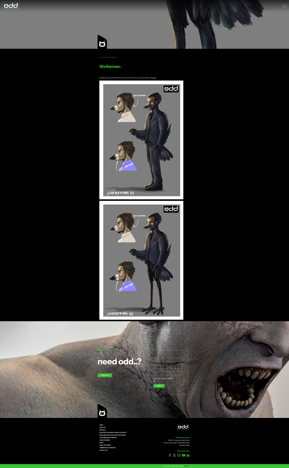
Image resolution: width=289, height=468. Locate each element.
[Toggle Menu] (284, 6)
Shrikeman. (110, 66)
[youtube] (183, 455)
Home (101, 57)
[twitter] (174, 455)
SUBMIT (159, 386)
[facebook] (169, 455)
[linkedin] (188, 455)
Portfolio (106, 57)
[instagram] (178, 455)
